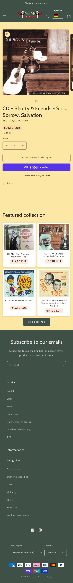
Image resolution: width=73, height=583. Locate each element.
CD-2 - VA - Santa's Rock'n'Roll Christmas (53, 255)
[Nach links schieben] (29, 101)
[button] (4, 14)
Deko (10, 484)
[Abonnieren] (62, 365)
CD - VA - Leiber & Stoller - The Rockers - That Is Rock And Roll (54, 303)
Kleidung (11, 492)
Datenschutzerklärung (19, 422)
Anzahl (6, 138)
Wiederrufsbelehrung (19, 429)
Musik (10, 500)
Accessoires (13, 469)
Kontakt (11, 391)
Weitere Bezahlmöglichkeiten (36, 175)
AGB (9, 437)
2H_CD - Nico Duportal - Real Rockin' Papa (19, 255)
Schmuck (12, 507)
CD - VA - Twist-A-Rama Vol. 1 (19, 301)
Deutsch (52, 552)
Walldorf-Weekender (19, 515)
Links (10, 399)
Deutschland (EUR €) (23, 552)
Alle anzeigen (36, 321)
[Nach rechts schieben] (44, 101)
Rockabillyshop (32, 577)
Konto (10, 406)
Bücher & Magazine (17, 477)
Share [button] (9, 183)
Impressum (13, 414)
